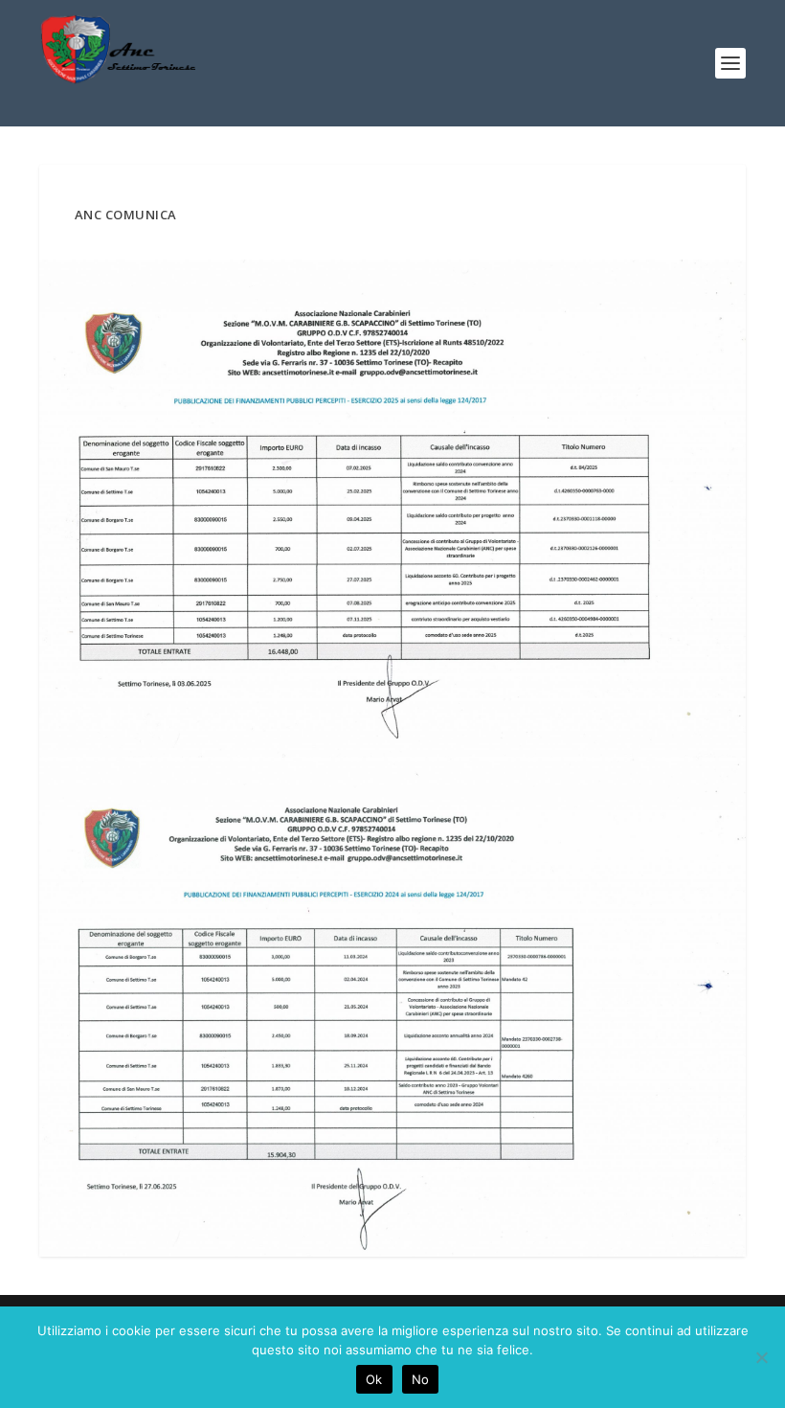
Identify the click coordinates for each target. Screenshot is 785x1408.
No (421, 1379)
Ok (374, 1379)
